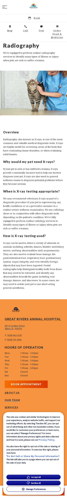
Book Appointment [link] (26, 384)
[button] (4, 7)
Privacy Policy (47, 439)
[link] (33, 6)
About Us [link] (12, 392)
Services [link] (11, 407)
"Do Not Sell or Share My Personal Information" (33, 456)
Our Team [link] (12, 400)
